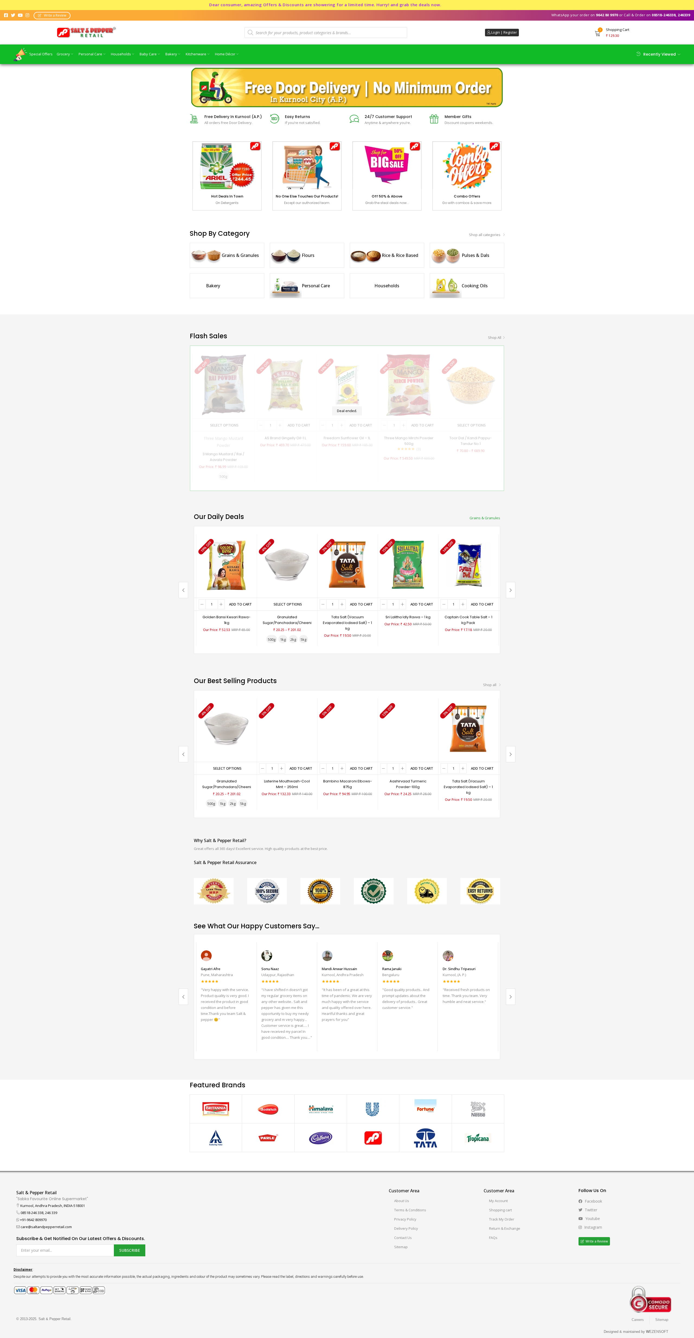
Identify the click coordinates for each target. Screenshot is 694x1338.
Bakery (171, 54)
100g (209, 639)
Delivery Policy (406, 1228)
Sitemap (401, 1246)
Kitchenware (196, 54)
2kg (347, 639)
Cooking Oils (475, 286)
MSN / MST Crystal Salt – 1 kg (287, 617)
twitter (590, 1209)
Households (121, 54)
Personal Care (91, 54)
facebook (593, 1201)
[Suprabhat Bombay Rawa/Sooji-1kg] (468, 564)
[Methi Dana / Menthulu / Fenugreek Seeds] (226, 564)
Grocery (64, 54)
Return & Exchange (504, 1228)
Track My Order (501, 1219)
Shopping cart (500, 1210)
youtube (592, 1218)
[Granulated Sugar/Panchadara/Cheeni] (226, 728)
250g (221, 639)
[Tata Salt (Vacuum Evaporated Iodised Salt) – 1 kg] (468, 728)
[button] (52, 15)
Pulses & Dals (475, 255)
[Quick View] (246, 545)
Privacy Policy (405, 1219)
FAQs (493, 1237)
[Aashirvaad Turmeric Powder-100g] (408, 728)
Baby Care (149, 54)
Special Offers (41, 54)
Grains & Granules (240, 255)
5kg (358, 639)
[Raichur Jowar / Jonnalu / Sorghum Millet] (347, 564)
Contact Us (403, 1237)
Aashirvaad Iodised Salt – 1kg (407, 617)
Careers (638, 1320)
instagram (592, 1227)
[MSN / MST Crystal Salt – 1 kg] (287, 564)
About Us (401, 1200)
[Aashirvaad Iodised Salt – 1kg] (408, 564)
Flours (308, 255)
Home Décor (225, 54)
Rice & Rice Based (400, 255)
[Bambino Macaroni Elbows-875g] (347, 728)
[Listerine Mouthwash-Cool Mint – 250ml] (287, 728)
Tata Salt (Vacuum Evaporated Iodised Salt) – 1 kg (468, 787)
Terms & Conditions (410, 1210)
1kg (245, 639)
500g (233, 639)
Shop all (494, 337)
